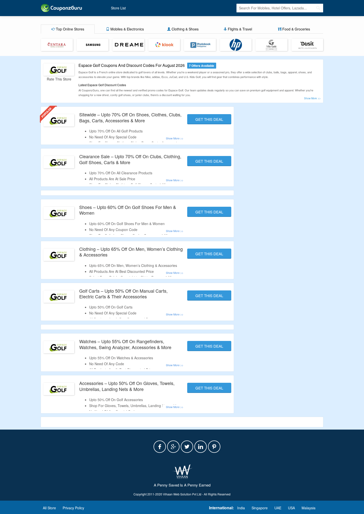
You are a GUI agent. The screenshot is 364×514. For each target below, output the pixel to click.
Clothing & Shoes (185, 28)
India (241, 507)
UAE (277, 507)
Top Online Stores (69, 28)
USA (291, 507)
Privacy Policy (73, 507)
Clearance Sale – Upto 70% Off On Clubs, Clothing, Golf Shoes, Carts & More (130, 159)
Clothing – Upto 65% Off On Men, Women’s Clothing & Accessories (131, 252)
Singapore (260, 507)
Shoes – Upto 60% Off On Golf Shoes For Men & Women (127, 210)
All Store (49, 507)
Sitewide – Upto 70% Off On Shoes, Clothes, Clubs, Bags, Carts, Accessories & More (130, 117)
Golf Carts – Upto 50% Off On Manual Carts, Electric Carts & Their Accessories (123, 293)
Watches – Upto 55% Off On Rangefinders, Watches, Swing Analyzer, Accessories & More (125, 344)
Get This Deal (209, 119)
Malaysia (308, 507)
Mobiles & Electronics (126, 28)
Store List (118, 7)
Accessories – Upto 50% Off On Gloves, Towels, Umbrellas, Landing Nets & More (127, 386)
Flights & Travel (239, 28)
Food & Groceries (295, 28)
